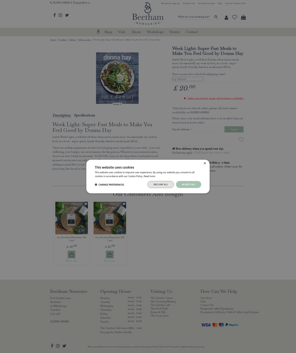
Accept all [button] (188, 184)
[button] (109, 184)
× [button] (205, 163)
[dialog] (148, 176)
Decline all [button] (161, 184)
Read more (149, 176)
